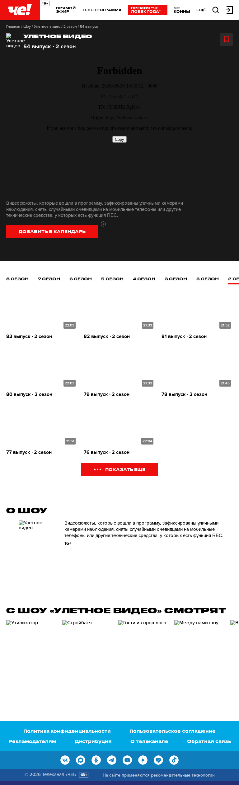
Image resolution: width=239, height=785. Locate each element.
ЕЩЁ (201, 10)
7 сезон (49, 278)
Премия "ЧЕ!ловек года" (146, 9)
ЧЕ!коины (182, 9)
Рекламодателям (32, 741)
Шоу (27, 26)
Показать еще (125, 469)
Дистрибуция (93, 741)
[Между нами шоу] (199, 655)
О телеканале (149, 741)
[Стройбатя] (87, 655)
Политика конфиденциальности (67, 731)
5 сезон (112, 278)
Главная (13, 26)
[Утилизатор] (31, 655)
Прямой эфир (66, 9)
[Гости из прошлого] (143, 655)
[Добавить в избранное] (226, 39)
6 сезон (80, 278)
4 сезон (144, 278)
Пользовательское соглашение (172, 731)
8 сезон (17, 278)
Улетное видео (47, 26)
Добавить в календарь (52, 231)
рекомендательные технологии (183, 775)
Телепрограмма (102, 10)
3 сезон (176, 278)
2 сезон (70, 26)
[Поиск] (215, 9)
